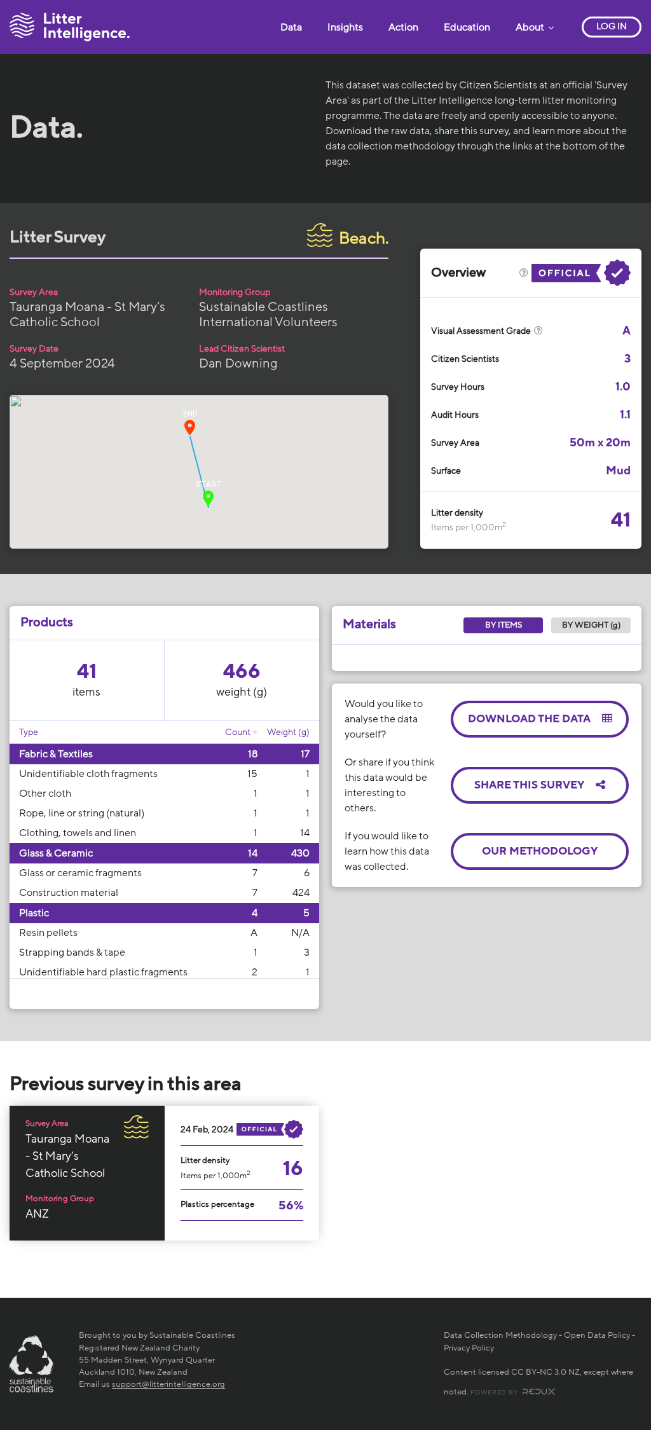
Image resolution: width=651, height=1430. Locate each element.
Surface (446, 470)
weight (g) (241, 691)
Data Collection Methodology (500, 1335)
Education (467, 27)
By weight (591, 625)
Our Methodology (540, 851)
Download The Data (530, 719)
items (86, 691)
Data (291, 27)
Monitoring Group (234, 292)
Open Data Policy (597, 1335)
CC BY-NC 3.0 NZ (545, 1372)
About (531, 27)
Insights (345, 27)
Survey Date (34, 348)
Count (237, 732)
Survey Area (34, 292)
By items (503, 625)
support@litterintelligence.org (168, 1384)
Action (403, 27)
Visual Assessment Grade (482, 331)
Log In (611, 26)
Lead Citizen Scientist (242, 348)
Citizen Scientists (465, 359)
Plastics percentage (217, 1204)
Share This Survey (530, 785)
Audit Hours (455, 414)
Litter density (457, 512)
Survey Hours (457, 387)
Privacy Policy (469, 1348)
